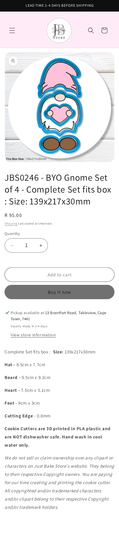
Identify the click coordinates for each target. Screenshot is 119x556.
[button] (12, 30)
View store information (33, 335)
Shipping (11, 223)
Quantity (12, 233)
